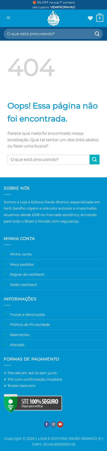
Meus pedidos (22, 264)
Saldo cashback (23, 284)
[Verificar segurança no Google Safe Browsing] (33, 403)
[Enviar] (97, 34)
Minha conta (21, 254)
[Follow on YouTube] (60, 424)
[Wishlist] (90, 18)
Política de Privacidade (30, 324)
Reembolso (20, 335)
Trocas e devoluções (27, 314)
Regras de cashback (27, 274)
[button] (8, 18)
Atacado (17, 344)
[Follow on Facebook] (47, 424)
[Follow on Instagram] (53, 424)
